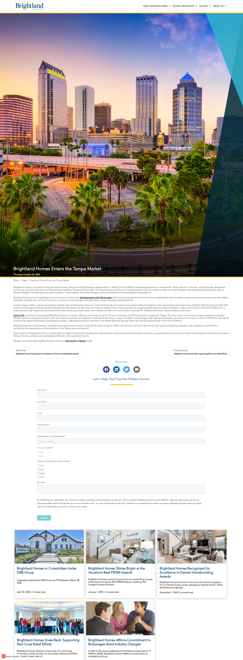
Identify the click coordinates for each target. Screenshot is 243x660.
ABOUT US (218, 6)
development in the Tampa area (96, 298)
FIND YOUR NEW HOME (155, 6)
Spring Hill (19, 315)
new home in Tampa (75, 341)
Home (16, 280)
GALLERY (203, 6)
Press (24, 280)
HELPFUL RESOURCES (183, 6)
